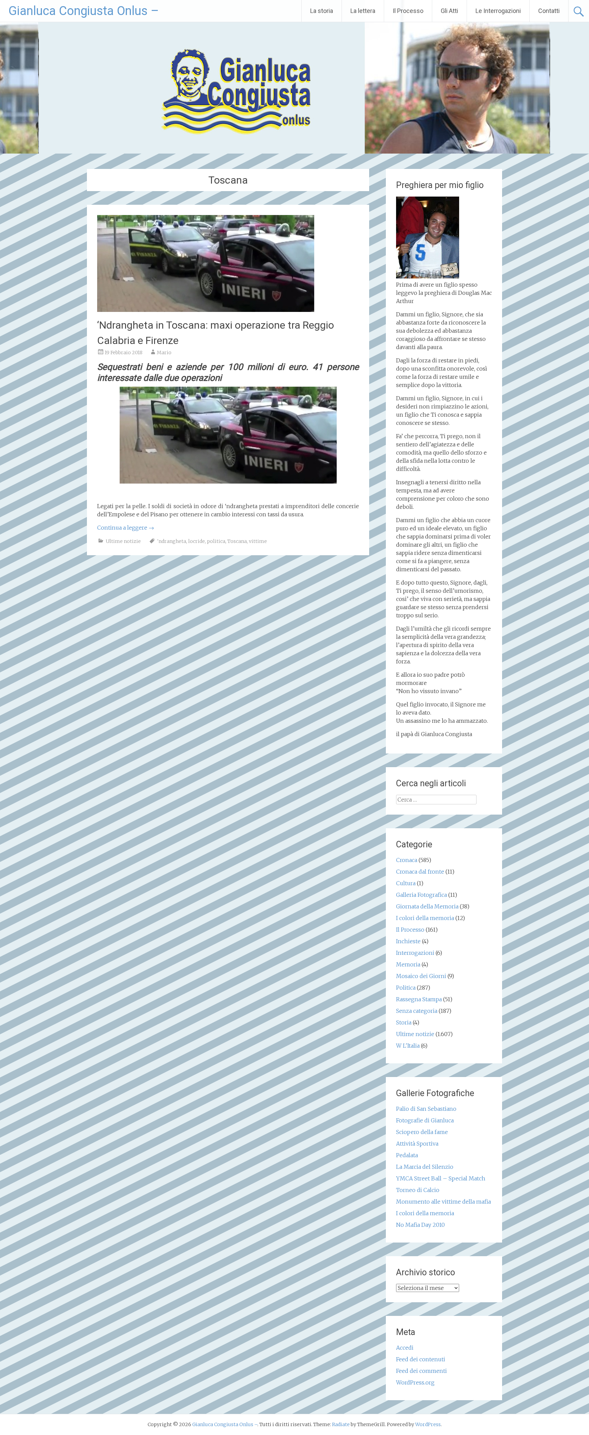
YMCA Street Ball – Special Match (440, 1178)
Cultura (406, 883)
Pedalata (407, 1155)
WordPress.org (415, 1382)
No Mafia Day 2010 (420, 1224)
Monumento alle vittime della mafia (443, 1201)
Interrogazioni (415, 952)
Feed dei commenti (421, 1370)
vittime (258, 541)
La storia (321, 10)
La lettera (362, 10)
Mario (164, 352)
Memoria (408, 964)
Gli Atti (449, 10)
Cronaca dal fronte (420, 871)
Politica (406, 987)
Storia (403, 1022)
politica (216, 541)
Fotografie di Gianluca (425, 1120)
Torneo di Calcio (417, 1190)
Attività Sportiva (417, 1143)
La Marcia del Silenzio (424, 1166)
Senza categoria (416, 1010)
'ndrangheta (171, 541)
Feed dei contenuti (420, 1359)
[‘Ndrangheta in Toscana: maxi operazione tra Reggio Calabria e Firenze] (205, 309)
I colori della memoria (425, 918)
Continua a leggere (125, 527)
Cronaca (406, 860)
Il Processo (408, 10)
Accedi (404, 1347)
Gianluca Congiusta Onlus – (84, 11)
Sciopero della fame (422, 1132)
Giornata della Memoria (427, 906)
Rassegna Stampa (419, 999)
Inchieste (408, 941)
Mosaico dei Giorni (421, 976)
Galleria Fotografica (421, 894)
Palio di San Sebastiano (426, 1108)
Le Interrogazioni (498, 10)
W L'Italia (408, 1045)
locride (196, 541)
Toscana (237, 541)
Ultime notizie (123, 541)
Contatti (549, 10)
